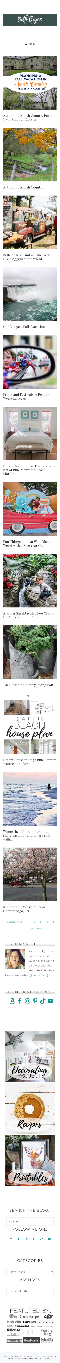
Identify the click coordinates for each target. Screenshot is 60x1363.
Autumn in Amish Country (23, 187)
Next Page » (36, 929)
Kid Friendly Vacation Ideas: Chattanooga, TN (24, 909)
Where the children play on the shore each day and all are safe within (26, 835)
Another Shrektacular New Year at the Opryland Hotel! (29, 615)
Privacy (48, 1358)
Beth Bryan (30, 20)
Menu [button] (32, 44)
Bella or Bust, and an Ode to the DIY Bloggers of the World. (27, 257)
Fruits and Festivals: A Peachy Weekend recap (26, 396)
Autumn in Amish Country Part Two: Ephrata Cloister (26, 117)
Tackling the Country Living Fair (28, 685)
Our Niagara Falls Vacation (24, 326)
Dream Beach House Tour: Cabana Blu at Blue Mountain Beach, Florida (29, 470)
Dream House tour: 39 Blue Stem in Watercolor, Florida (29, 762)
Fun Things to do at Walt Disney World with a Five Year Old (27, 543)
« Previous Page (14, 922)
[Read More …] (39, 975)
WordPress (27, 1358)
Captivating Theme (34, 1357)
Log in (38, 1358)
